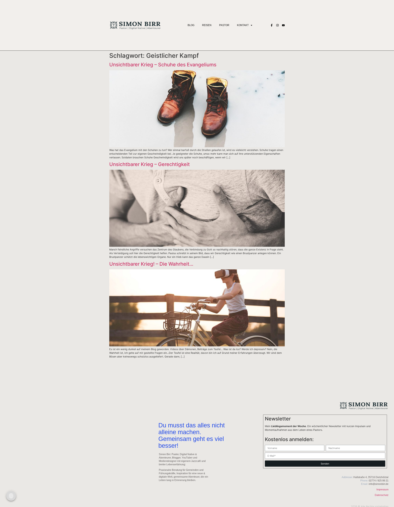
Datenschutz (381, 495)
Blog (191, 25)
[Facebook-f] (271, 25)
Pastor (224, 25)
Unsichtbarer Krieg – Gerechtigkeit (149, 164)
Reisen (206, 25)
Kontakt (243, 25)
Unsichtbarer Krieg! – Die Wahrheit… (151, 264)
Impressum (382, 489)
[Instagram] (277, 25)
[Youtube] (283, 25)
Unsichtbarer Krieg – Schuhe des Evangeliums (162, 65)
